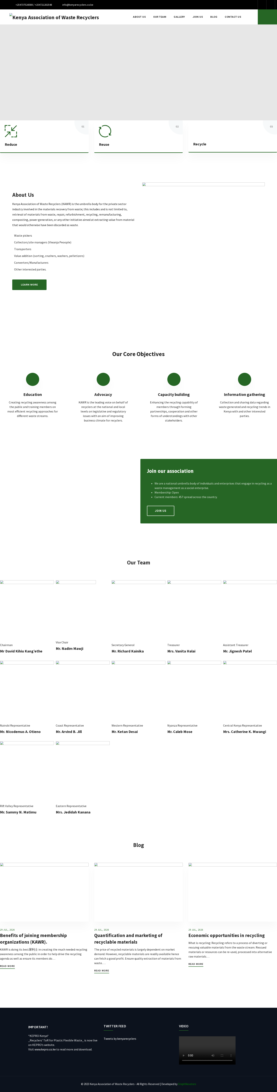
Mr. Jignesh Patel (237, 651)
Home (121, 16)
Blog (213, 16)
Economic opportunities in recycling (226, 935)
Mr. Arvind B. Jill (69, 731)
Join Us (198, 16)
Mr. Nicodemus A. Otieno (20, 731)
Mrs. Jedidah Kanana (73, 812)
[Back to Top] (269, 1086)
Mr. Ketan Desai (125, 731)
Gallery (179, 16)
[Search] (267, 16)
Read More (7, 966)
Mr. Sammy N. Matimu (18, 812)
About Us (139, 16)
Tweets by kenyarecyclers (120, 1038)
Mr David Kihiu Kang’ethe (21, 651)
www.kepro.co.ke (45, 1049)
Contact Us (233, 16)
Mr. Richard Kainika (128, 651)
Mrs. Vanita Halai (181, 651)
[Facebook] (262, 4)
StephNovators (187, 1084)
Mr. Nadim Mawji (69, 648)
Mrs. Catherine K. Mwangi (244, 731)
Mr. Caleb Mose (179, 731)
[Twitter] (270, 4)
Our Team (159, 16)
